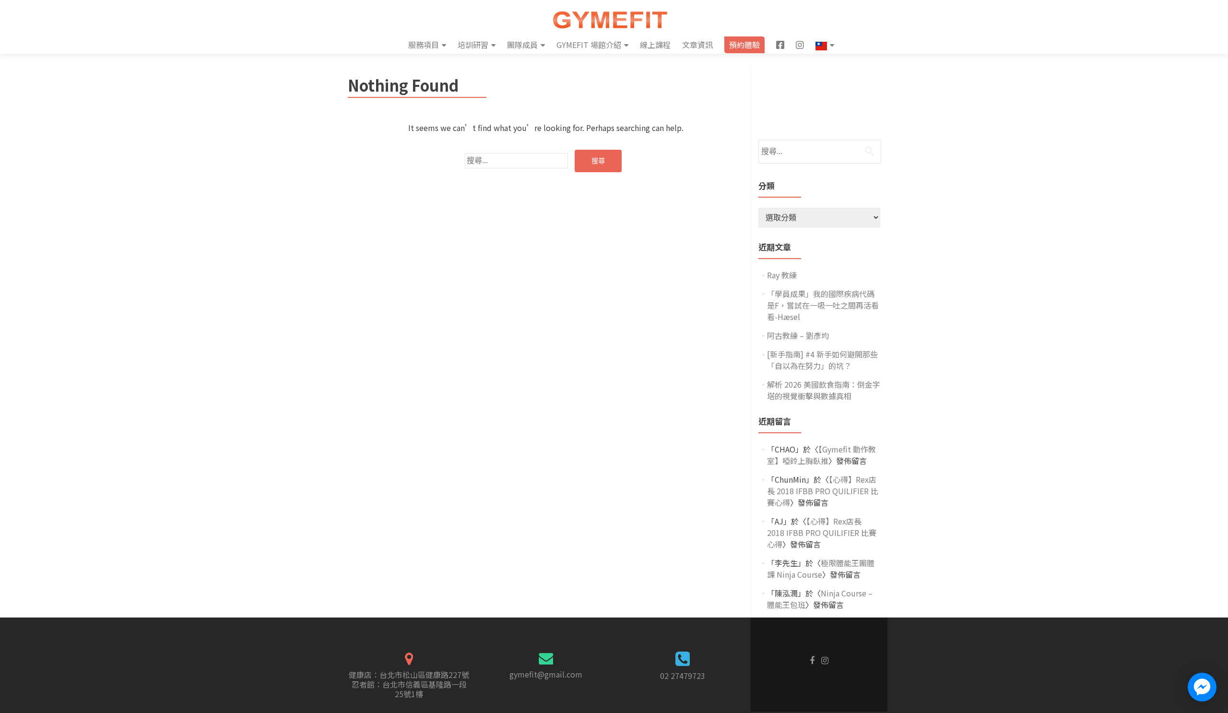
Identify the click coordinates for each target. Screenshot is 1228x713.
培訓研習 (473, 44)
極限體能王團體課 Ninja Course (820, 568)
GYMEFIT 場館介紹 (588, 44)
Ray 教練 (782, 275)
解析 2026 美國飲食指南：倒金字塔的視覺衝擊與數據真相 (823, 390)
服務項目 (423, 44)
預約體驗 (744, 44)
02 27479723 (682, 675)
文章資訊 (697, 44)
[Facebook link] (812, 659)
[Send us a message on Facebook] (1202, 687)
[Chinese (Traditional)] (824, 45)
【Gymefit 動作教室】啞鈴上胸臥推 (821, 454)
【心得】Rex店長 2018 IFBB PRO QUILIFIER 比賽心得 (822, 491)
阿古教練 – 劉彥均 (798, 335)
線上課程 (655, 44)
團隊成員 (522, 44)
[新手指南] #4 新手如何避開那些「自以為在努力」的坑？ (822, 359)
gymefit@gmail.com (545, 674)
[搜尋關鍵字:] (516, 160)
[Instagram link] (824, 659)
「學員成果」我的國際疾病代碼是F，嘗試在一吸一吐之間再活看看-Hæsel (823, 305)
